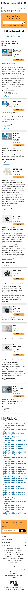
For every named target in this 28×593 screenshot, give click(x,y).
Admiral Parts (10, 548)
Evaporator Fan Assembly (18, 387)
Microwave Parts (9, 571)
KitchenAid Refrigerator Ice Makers (15, 477)
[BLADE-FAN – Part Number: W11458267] (7, 171)
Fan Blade (17, 102)
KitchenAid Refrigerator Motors (13, 486)
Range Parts (21, 570)
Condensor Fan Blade (17, 346)
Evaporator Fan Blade (17, 51)
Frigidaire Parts (10, 552)
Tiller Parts (14, 577)
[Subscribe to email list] (22, 530)
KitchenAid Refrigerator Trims (13, 505)
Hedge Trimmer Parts (10, 575)
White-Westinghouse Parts (13, 564)
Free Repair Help (7, 539)
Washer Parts (18, 566)
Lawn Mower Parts (8, 573)
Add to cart (19, 60)
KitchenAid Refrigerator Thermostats (11, 499)
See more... (6, 96)
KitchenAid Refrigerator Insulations (15, 479)
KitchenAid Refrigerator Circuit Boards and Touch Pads (13, 434)
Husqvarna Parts (9, 554)
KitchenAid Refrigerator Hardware (14, 469)
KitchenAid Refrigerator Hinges (13, 471)
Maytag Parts (6, 558)
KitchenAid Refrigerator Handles (14, 467)
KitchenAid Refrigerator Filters (13, 461)
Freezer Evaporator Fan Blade (17, 135)
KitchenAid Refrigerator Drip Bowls (15, 452)
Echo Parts (20, 550)
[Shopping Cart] (24, 3)
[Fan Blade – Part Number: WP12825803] (7, 219)
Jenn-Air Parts (18, 554)
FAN (14, 306)
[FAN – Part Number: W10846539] (7, 309)
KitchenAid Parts (10, 556)
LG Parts (18, 556)
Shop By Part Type (13, 36)
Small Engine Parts (18, 573)
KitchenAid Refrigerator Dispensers (15, 444)
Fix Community (6, 545)
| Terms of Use (8, 589)
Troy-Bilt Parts (17, 560)
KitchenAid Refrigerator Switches (14, 492)
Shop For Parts (6, 542)
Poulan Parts (9, 560)
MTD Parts (13, 558)
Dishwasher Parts (9, 566)
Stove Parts (6, 570)
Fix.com (4, 536)
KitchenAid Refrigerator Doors (13, 446)
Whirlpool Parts (13, 562)
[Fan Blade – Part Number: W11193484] (7, 273)
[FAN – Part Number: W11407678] (7, 328)
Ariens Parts (17, 548)
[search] (19, 3)
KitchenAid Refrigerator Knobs (13, 481)
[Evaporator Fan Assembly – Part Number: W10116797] (7, 389)
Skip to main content (14, 6)
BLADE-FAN (17, 169)
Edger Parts (19, 575)
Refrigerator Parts (10, 568)
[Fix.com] (3, 3)
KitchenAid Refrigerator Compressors (11, 438)
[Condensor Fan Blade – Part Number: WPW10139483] (7, 347)
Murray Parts (21, 558)
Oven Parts (13, 570)
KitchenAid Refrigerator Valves (13, 507)
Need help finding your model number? (13, 25)
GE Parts (18, 552)
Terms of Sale (20, 589)
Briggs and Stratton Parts (10, 550)
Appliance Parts (18, 571)
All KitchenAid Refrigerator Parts (14, 423)
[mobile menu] (8, 3)
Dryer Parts (18, 568)
